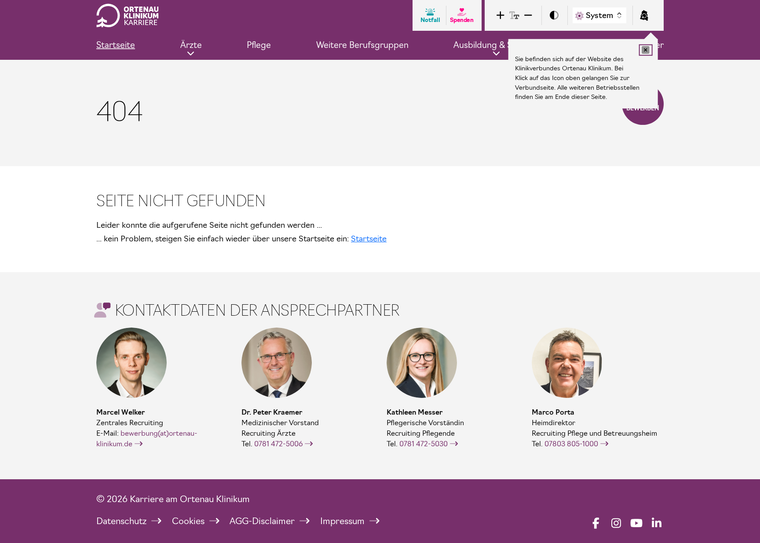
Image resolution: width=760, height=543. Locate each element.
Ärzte (191, 45)
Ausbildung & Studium (496, 45)
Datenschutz (122, 521)
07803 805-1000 (571, 443)
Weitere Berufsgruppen (362, 45)
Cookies (189, 521)
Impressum (343, 521)
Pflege (259, 45)
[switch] (554, 16)
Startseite (115, 45)
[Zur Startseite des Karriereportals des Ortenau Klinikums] (127, 15)
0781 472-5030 (423, 443)
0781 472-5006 (278, 443)
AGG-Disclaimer (263, 521)
